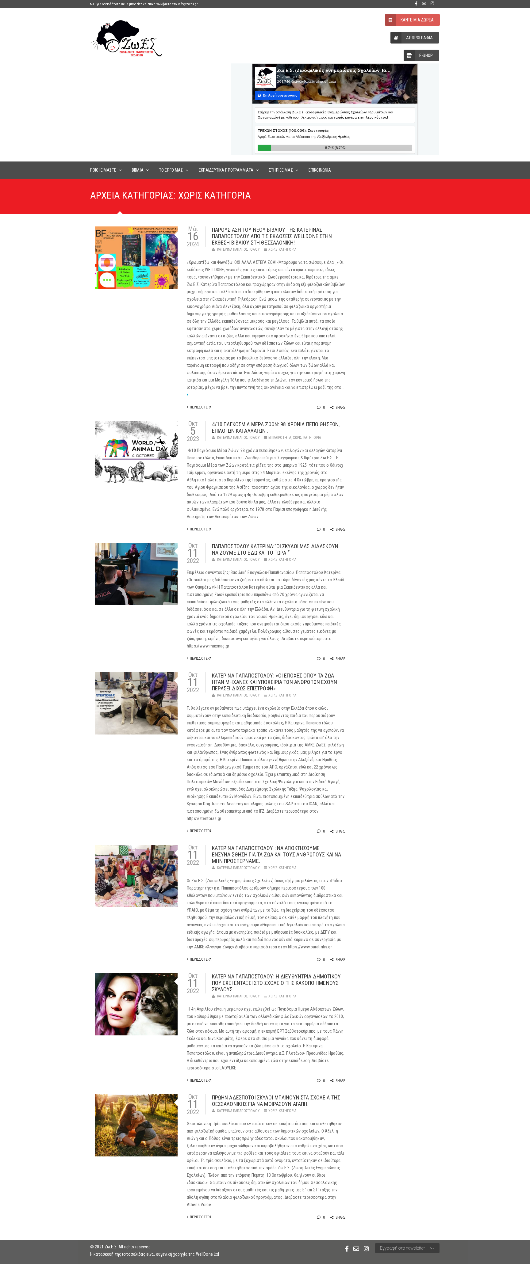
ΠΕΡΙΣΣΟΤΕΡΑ (200, 407)
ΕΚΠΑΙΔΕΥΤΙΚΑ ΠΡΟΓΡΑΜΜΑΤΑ (226, 170)
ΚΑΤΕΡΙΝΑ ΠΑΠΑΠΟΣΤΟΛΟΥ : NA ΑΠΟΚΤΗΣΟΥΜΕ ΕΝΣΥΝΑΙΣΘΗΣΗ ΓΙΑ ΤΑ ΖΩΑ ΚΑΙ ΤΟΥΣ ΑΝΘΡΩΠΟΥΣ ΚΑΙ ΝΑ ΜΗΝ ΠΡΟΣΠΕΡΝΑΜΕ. (276, 854)
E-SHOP (426, 55)
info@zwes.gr (188, 4)
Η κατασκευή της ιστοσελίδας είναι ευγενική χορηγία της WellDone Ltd (154, 1254)
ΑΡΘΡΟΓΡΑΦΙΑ (419, 37)
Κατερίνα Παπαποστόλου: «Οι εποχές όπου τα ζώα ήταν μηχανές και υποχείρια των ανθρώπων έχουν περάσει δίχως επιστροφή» (274, 682)
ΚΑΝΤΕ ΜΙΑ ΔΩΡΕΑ (417, 19)
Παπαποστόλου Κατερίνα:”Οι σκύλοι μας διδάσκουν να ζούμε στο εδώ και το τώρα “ (275, 549)
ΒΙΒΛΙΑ (138, 170)
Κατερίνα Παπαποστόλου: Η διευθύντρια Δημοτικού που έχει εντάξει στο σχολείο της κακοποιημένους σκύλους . (276, 983)
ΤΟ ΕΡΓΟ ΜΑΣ (171, 170)
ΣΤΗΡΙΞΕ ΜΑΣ (281, 170)
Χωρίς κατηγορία (282, 249)
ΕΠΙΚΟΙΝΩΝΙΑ (320, 170)
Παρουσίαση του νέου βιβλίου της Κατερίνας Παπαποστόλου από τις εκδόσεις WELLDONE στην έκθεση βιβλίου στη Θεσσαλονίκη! (272, 236)
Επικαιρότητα (279, 437)
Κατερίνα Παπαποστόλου (238, 249)
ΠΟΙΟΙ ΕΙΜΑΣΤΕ (103, 170)
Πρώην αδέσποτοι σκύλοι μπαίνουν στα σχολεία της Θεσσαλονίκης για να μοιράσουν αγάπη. (276, 1100)
